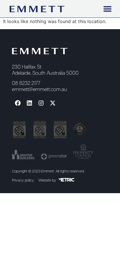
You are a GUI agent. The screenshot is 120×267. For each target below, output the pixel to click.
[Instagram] (41, 103)
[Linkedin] (29, 103)
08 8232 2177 (26, 83)
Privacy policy (23, 180)
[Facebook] (18, 103)
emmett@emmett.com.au (39, 89)
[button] (107, 8)
